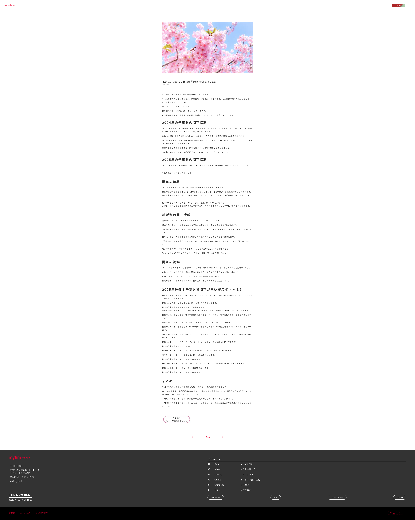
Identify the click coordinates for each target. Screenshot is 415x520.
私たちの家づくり (249, 469)
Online (217, 479)
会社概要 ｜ (14, 513)
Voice (217, 490)
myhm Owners (337, 497)
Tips (275, 497)
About (217, 469)
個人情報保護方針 (41, 513)
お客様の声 (245, 490)
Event (217, 464)
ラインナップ (246, 474)
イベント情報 (246, 464)
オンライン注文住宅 (250, 479)
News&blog (215, 497)
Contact (400, 497)
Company (219, 484)
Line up (218, 474)
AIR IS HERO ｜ (27, 513)
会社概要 (244, 484)
